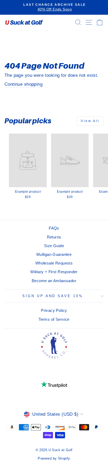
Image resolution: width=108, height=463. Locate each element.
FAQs (54, 228)
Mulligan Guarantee (54, 254)
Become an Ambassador (54, 280)
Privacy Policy (54, 310)
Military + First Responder (54, 271)
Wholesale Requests (54, 263)
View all (90, 121)
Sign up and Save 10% (52, 296)
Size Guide (54, 245)
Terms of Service (54, 319)
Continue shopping (23, 84)
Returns (54, 237)
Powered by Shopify (54, 458)
